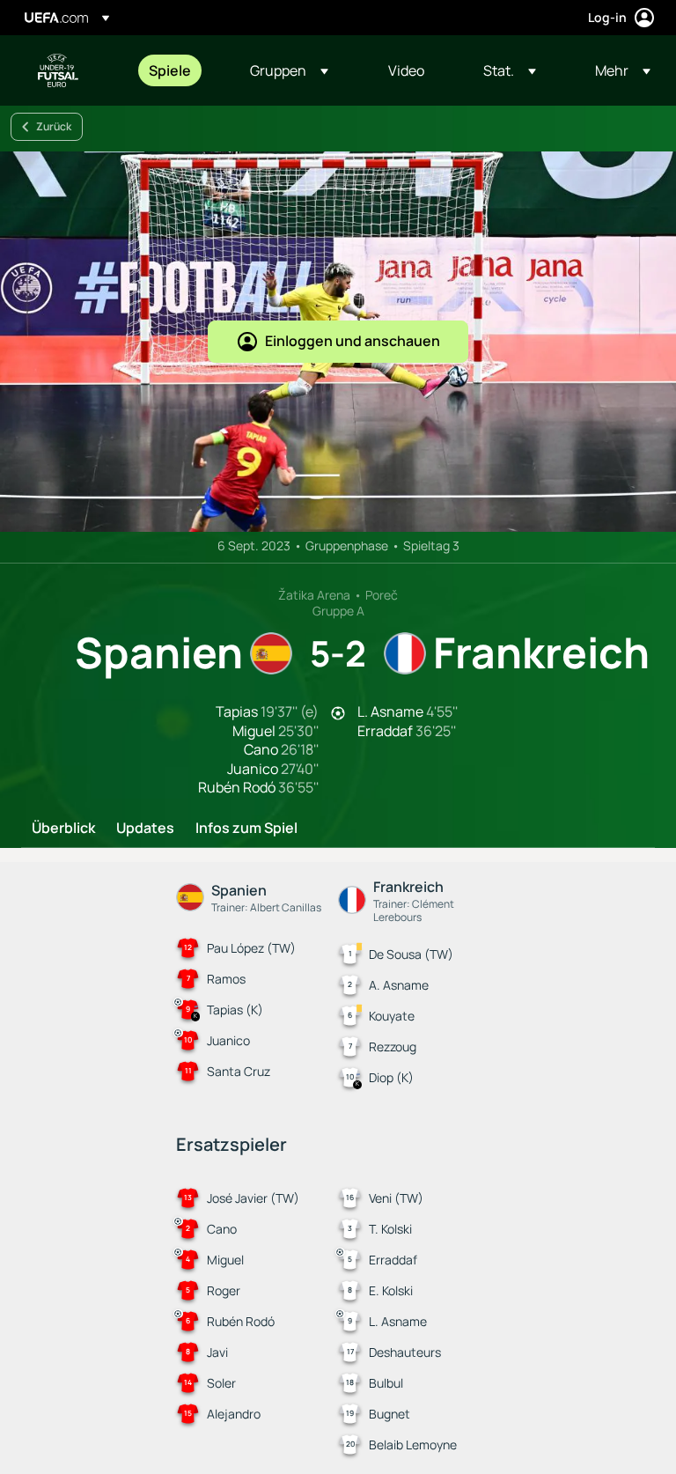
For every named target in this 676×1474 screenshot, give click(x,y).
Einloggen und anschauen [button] (352, 340)
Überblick (63, 828)
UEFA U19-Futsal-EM (58, 70)
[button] (289, 70)
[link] (169, 70)
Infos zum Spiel (246, 828)
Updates (145, 828)
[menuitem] (177, 70)
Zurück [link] (53, 126)
